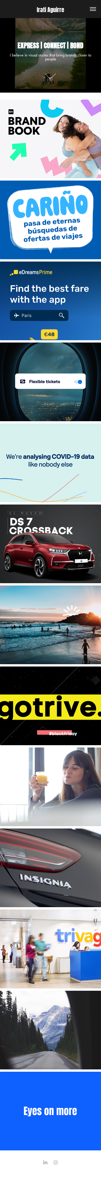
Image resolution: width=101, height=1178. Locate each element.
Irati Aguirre (50, 9)
